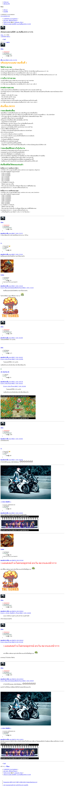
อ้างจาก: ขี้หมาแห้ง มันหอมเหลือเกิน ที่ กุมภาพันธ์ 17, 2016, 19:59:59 (17, 680)
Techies (2, 275)
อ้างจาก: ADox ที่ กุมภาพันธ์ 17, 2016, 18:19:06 (12, 359)
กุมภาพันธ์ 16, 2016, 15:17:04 (9, 60)
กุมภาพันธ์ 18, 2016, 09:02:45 (12, 640)
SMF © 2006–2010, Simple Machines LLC (26, 782)
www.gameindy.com (5, 16)
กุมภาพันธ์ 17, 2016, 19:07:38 (12, 381)
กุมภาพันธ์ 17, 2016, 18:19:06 (12, 337)
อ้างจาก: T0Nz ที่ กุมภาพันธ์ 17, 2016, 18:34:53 (12, 383)
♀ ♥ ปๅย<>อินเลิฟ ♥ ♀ (6, 501)
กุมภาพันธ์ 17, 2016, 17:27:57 (12, 233)
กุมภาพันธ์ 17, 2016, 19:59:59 (12, 459)
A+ (1, 243)
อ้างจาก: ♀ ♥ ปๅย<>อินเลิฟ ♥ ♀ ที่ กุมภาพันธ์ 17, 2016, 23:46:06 (16, 613)
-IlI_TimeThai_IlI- (5, 371)
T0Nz (2, 347)
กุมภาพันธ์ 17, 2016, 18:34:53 (12, 357)
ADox (21, 22)
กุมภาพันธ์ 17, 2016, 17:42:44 (12, 286)
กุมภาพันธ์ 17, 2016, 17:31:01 (12, 254)
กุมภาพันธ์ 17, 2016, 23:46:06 (12, 513)
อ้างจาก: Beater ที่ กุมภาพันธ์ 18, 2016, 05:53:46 (12, 642)
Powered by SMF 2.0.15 (9, 782)
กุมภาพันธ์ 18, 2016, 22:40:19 (12, 739)
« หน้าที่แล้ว (3, 36)
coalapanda (16, 22)
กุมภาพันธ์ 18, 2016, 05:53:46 (12, 560)
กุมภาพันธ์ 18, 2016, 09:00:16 (12, 611)
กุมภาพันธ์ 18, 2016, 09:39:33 (12, 679)
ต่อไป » (8, 36)
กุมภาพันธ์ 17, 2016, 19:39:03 (12, 438)
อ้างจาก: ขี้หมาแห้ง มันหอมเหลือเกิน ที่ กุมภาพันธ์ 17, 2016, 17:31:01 (17, 287)
